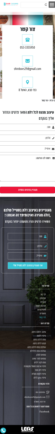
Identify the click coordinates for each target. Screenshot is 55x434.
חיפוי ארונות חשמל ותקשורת (35, 366)
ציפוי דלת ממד (40, 370)
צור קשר (42, 317)
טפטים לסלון (41, 355)
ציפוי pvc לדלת (40, 378)
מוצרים (43, 302)
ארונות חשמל (41, 306)
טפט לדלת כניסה (39, 339)
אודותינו (43, 298)
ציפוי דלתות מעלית (39, 374)
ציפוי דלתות (41, 336)
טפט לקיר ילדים (40, 362)
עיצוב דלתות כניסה (39, 332)
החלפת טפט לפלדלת (38, 351)
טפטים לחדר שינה (39, 358)
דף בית (43, 294)
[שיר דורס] (10, 4)
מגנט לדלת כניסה (39, 343)
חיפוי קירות (41, 309)
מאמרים (43, 313)
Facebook (44, 411)
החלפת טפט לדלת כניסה (36, 347)
